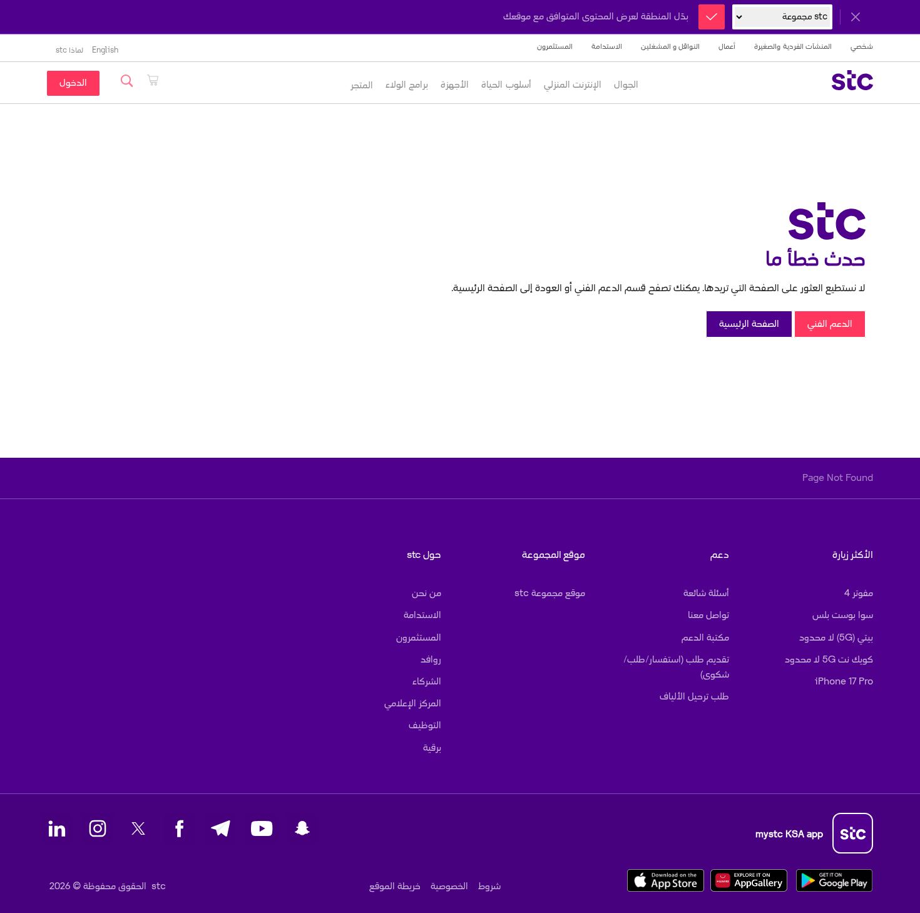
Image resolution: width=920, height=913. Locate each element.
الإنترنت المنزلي (572, 84)
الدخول (73, 83)
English (105, 50)
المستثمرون (555, 46)
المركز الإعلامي (412, 703)
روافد (431, 659)
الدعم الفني (829, 324)
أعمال (726, 46)
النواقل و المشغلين (670, 46)
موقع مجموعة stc (549, 593)
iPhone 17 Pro (844, 681)
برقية (432, 748)
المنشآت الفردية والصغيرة (793, 46)
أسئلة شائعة (706, 593)
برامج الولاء (407, 84)
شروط (489, 886)
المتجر (361, 85)
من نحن (426, 593)
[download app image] (662, 880)
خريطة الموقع (395, 886)
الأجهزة (455, 84)
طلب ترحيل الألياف (694, 696)
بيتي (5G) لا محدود (836, 637)
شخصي (862, 46)
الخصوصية (449, 886)
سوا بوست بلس (842, 615)
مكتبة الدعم (705, 637)
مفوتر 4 (858, 593)
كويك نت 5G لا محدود (829, 659)
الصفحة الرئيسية (749, 324)
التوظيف (425, 725)
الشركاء (426, 681)
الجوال (626, 84)
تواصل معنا (708, 615)
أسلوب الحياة (506, 84)
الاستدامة (606, 46)
